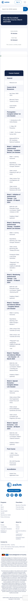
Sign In (18, 2)
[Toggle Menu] (25, 2)
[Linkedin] (11, 495)
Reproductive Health (6, 515)
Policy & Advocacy (5, 517)
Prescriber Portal (20, 509)
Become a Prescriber (21, 505)
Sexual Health (4, 511)
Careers (18, 526)
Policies (2, 525)
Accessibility (4, 526)
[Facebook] (7, 495)
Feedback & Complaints (3, 531)
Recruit (17, 528)
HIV (1, 505)
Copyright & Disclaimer (6, 528)
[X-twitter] (16, 495)
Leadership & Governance (19, 534)
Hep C (2, 509)
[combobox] (11, 9)
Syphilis (2, 513)
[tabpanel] (14, 61)
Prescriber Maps (20, 507)
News (17, 525)
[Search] (25, 9)
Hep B (2, 507)
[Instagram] (20, 495)
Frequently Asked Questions (20, 538)
